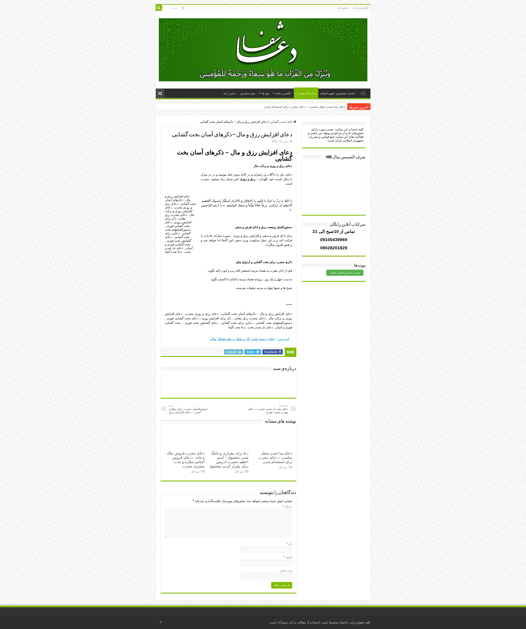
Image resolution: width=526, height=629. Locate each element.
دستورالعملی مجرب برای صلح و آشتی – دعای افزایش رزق (188, 409)
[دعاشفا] (263, 49)
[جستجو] (159, 8)
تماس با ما (342, 7)
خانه (290, 121)
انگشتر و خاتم (361, 7)
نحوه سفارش (247, 93)
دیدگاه (287, 506)
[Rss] (183, 8)
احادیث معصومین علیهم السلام (337, 93)
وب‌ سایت (285, 570)
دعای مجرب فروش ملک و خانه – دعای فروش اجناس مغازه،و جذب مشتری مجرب (186, 459)
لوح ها (265, 93)
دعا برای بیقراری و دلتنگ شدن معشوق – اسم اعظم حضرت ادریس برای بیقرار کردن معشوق (228, 459)
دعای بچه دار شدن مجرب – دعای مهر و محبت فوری (268, 409)
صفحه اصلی (363, 93)
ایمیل (287, 557)
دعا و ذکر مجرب (307, 93)
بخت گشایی (277, 121)
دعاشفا (345, 622)
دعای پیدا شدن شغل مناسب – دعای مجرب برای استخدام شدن (305, 106)
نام (289, 543)
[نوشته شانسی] (160, 93)
